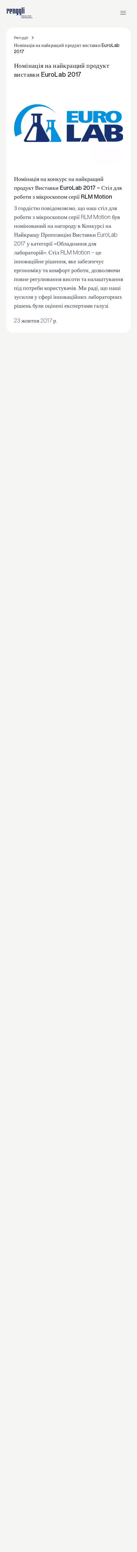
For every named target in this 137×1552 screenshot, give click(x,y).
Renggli (21, 37)
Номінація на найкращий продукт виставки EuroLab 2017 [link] (66, 48)
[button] (123, 12)
